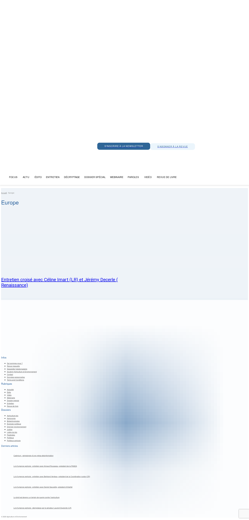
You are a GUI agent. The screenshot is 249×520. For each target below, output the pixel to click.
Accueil (4, 193)
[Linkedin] (113, 153)
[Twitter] (107, 153)
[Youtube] (119, 153)
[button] (182, 177)
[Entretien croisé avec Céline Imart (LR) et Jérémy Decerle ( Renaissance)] (64, 243)
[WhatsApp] (100, 153)
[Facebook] (126, 153)
